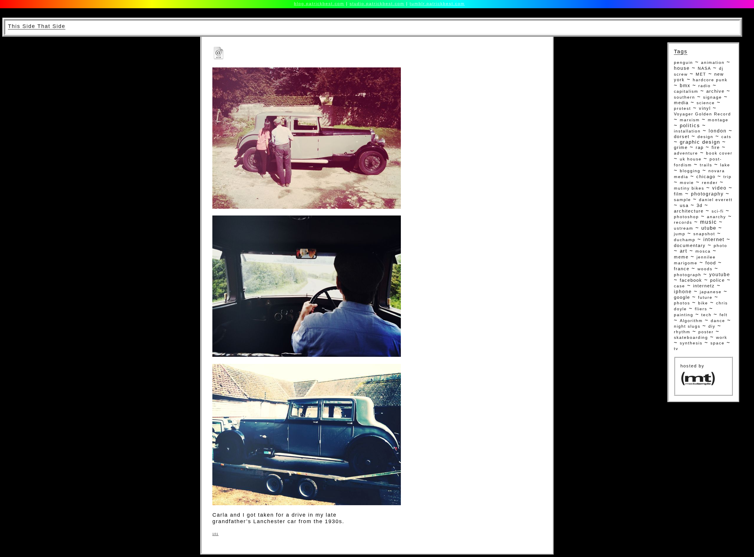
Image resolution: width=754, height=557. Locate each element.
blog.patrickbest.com (319, 3)
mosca (703, 251)
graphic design (700, 142)
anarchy (716, 216)
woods (704, 269)
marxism (690, 120)
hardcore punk (710, 80)
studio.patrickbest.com (377, 3)
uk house (691, 159)
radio (704, 85)
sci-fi (718, 211)
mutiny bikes (689, 188)
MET (701, 74)
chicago (705, 176)
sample (682, 199)
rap (700, 147)
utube (708, 228)
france (681, 268)
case (679, 286)
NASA (704, 68)
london (718, 130)
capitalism (686, 91)
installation (687, 131)
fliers (701, 309)
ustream (683, 228)
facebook (691, 280)
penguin (683, 62)
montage (718, 119)
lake (725, 165)
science (706, 102)
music (708, 222)
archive (715, 91)
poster (706, 331)
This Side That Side (36, 26)
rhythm (682, 331)
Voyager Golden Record (702, 114)
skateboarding (691, 337)
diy (711, 326)
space (717, 343)
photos (682, 303)
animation (713, 62)
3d (699, 205)
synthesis (691, 343)
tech (706, 314)
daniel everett (715, 200)
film (678, 193)
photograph (687, 274)
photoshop (686, 216)
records (683, 222)
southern (684, 97)
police (717, 280)
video (719, 187)
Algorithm (691, 320)
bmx (685, 85)
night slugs (687, 326)
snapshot (704, 234)
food (710, 262)
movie (687, 182)
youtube (719, 274)
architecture (689, 210)
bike (703, 303)
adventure (686, 153)
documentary (690, 245)
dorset (681, 136)
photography (707, 193)
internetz (704, 285)
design (705, 136)
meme (681, 257)
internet (714, 239)
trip (727, 177)
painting (683, 314)
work (721, 337)
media (681, 102)
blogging (690, 171)
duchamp (684, 240)
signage (712, 97)
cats (726, 136)
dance (718, 320)
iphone (683, 291)
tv (676, 348)
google (682, 297)
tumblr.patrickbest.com (437, 3)
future (705, 297)
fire (716, 147)
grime (681, 147)
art (683, 251)
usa (684, 205)
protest (682, 108)
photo (720, 245)
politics (690, 125)
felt (723, 315)
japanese (711, 291)
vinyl (705, 108)
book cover (719, 153)
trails (706, 165)
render (710, 182)
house (682, 68)
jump (679, 234)
